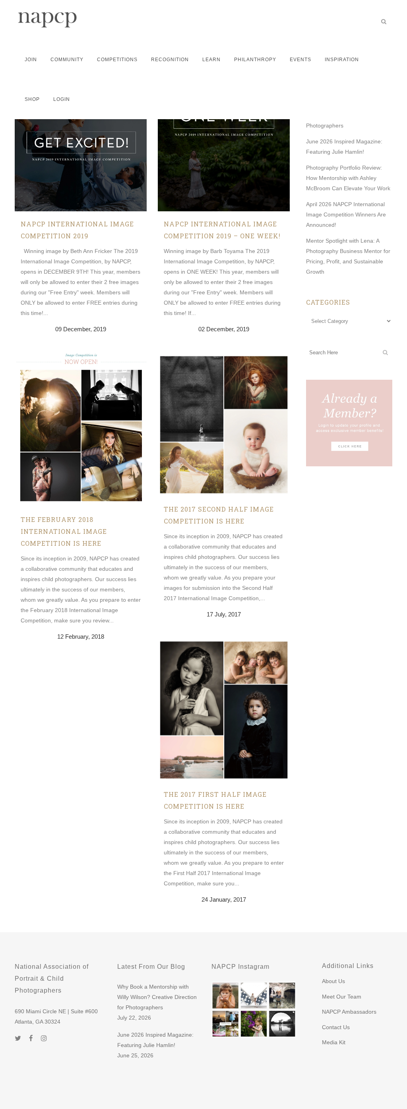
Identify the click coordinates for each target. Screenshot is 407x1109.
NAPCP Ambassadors (349, 1012)
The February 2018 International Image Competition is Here (64, 531)
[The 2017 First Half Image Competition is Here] (224, 710)
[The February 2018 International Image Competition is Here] (81, 430)
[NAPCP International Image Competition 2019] (81, 145)
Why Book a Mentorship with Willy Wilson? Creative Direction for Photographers (157, 996)
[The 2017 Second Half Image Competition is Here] (224, 425)
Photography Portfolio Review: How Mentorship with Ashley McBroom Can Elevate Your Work (348, 177)
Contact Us (336, 1027)
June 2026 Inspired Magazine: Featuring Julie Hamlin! (155, 1040)
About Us (333, 981)
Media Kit (333, 1042)
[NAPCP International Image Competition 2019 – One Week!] (224, 145)
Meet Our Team (341, 996)
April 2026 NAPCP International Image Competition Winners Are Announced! (346, 214)
